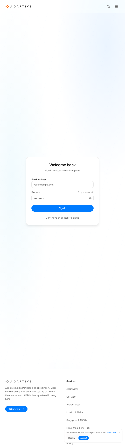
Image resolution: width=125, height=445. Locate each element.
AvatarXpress (73, 404)
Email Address (39, 179)
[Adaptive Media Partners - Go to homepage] (18, 6)
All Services (72, 389)
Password (36, 192)
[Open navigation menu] (116, 6)
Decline (71, 438)
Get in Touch (14, 409)
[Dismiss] (119, 432)
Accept (83, 438)
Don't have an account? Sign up (62, 217)
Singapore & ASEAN (76, 420)
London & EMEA (74, 412)
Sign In (62, 208)
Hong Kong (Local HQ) (78, 427)
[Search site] (108, 6)
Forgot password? (86, 192)
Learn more (111, 432)
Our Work (71, 396)
